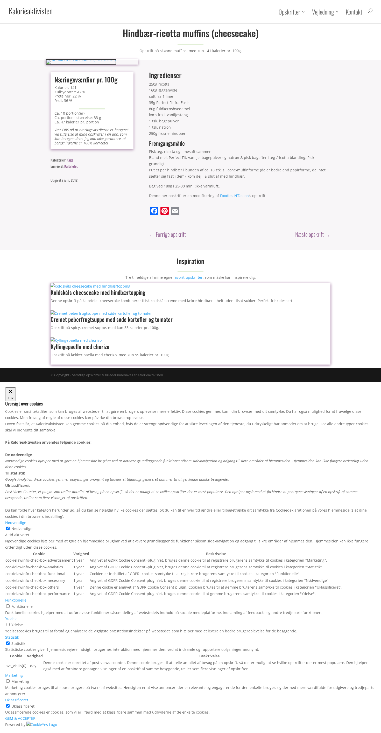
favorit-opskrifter (188, 277)
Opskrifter (289, 12)
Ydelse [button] (11, 618)
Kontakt (354, 12)
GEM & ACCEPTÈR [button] (20, 718)
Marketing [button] (14, 675)
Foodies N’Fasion (234, 195)
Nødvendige (21, 528)
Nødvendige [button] (15, 522)
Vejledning (323, 12)
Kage (70, 160)
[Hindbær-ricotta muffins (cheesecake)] (81, 59)
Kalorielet (71, 166)
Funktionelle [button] (15, 600)
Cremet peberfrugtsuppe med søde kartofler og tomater (112, 319)
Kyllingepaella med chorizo (80, 346)
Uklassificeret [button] (16, 699)
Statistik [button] (12, 637)
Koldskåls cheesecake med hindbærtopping (98, 292)
